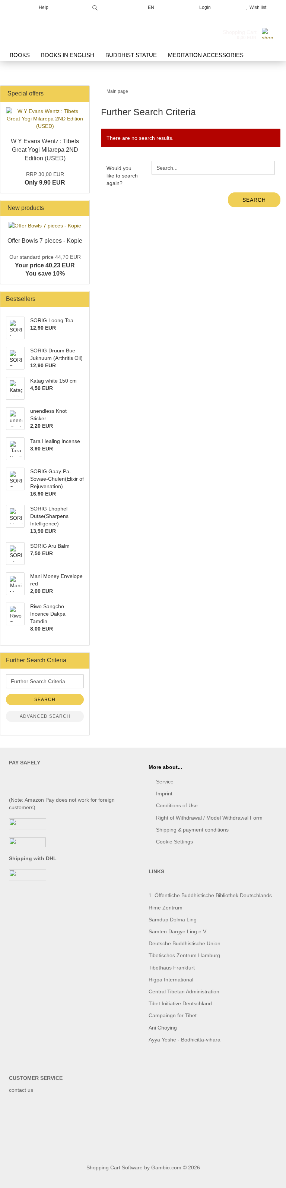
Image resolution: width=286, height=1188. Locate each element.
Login (204, 7)
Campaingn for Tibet (173, 1015)
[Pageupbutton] (265, 1177)
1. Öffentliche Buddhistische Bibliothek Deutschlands (210, 895)
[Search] (95, 6)
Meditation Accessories (206, 55)
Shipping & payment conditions (192, 830)
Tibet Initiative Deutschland (180, 1003)
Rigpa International (172, 980)
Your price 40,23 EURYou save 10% (45, 265)
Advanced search (45, 716)
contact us (21, 1090)
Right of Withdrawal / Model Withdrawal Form (209, 818)
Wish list (256, 7)
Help (43, 7)
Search (254, 200)
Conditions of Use (177, 805)
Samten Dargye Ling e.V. (178, 931)
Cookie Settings (174, 842)
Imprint (164, 793)
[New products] (81, 208)
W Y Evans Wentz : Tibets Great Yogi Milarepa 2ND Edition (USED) (45, 149)
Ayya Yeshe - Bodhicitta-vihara (184, 1040)
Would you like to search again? (122, 175)
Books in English (67, 55)
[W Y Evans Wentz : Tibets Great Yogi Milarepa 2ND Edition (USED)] (45, 118)
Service (165, 782)
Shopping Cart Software (114, 1167)
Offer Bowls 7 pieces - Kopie (44, 241)
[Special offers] (81, 93)
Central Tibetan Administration (184, 991)
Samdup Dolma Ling (173, 920)
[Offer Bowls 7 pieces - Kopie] (45, 225)
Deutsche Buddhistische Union (184, 943)
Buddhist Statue (131, 55)
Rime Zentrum (165, 908)
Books (20, 55)
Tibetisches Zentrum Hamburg (184, 955)
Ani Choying (163, 1028)
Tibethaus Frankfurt (172, 968)
